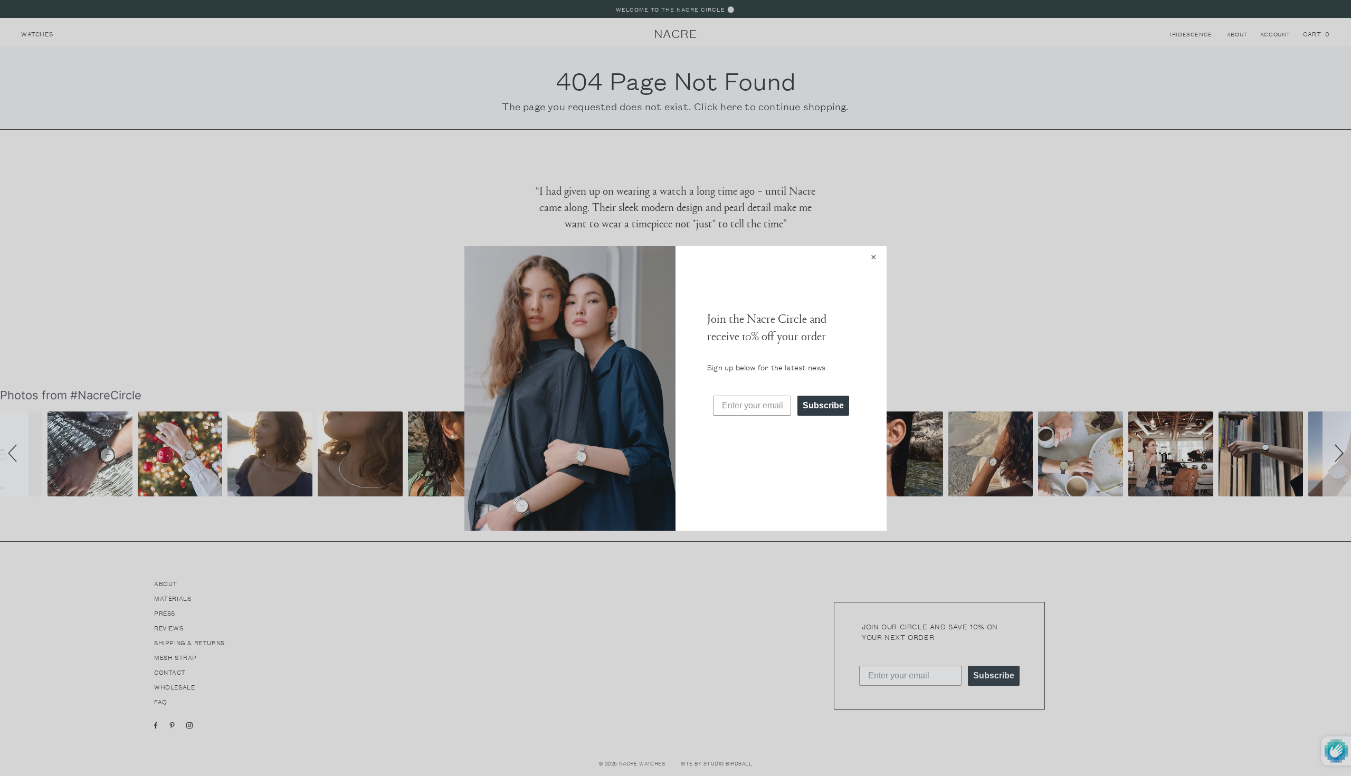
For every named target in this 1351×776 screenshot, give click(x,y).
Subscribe (823, 405)
